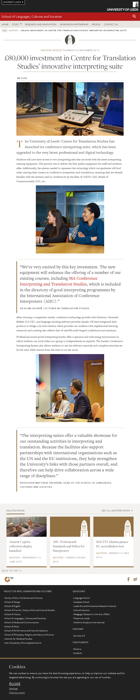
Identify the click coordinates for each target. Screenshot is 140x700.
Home (5, 24)
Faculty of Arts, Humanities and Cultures (23, 598)
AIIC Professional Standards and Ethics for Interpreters (69, 546)
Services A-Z (79, 635)
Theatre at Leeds (81, 618)
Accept (14, 683)
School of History (12, 614)
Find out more (17, 692)
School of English (12, 606)
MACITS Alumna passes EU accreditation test (112, 543)
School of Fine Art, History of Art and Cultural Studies (29, 610)
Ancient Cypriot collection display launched (20, 546)
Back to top (10, 570)
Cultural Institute (81, 610)
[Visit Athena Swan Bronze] (10, 579)
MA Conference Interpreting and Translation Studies (58, 281)
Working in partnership (74, 24)
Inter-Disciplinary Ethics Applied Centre (22, 643)
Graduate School (81, 602)
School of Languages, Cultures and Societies (32, 16)
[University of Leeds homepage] (122, 6)
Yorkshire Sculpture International (88, 622)
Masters (13, 30)
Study (15, 24)
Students (77, 653)
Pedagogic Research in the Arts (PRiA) (91, 614)
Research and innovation (40, 24)
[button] (134, 16)
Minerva (77, 649)
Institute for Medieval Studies (18, 638)
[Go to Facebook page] (128, 579)
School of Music (11, 626)
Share (24, 78)
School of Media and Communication (21, 622)
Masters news (50, 50)
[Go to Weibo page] (135, 579)
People (96, 24)
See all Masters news (116, 510)
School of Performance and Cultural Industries (26, 630)
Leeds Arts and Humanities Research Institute (94, 606)
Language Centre (81, 598)
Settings (13, 688)
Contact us (111, 24)
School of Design (12, 602)
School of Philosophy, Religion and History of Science (29, 634)
